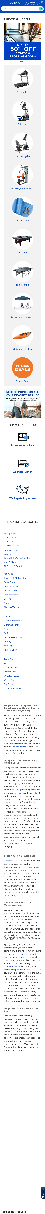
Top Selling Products (13, 1211)
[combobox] (22, 8)
